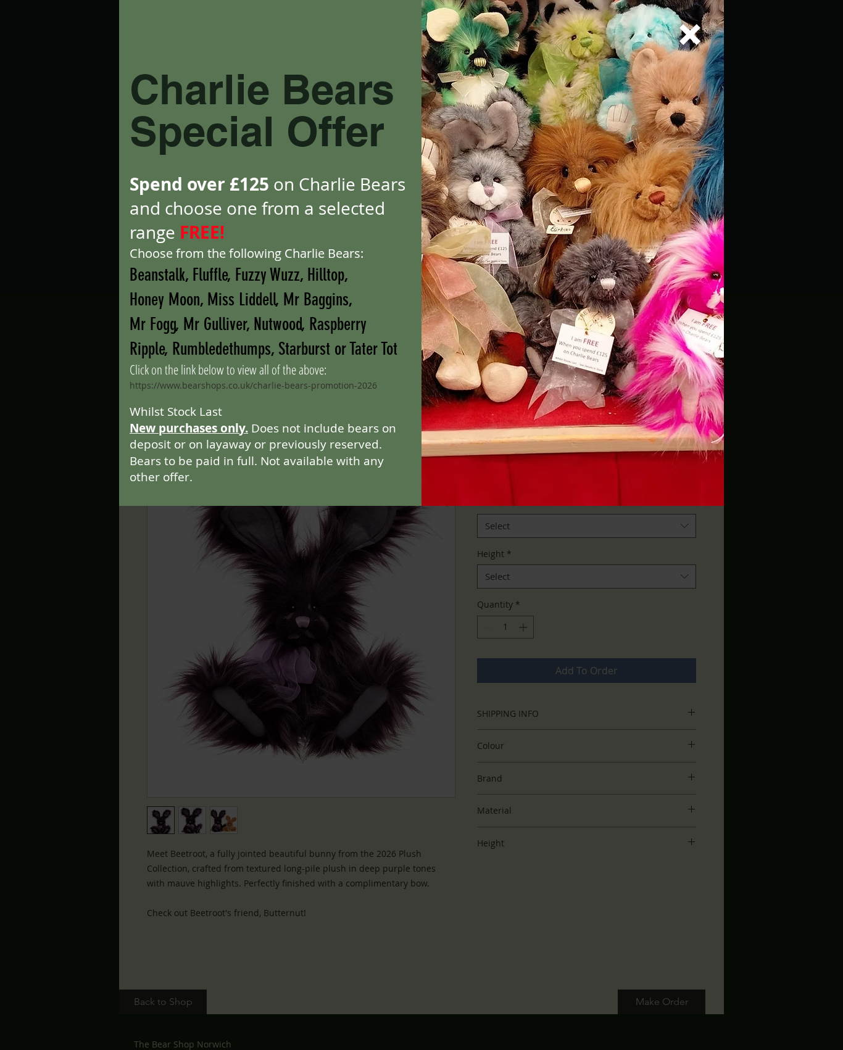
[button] (689, 34)
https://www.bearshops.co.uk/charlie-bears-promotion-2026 (253, 385)
